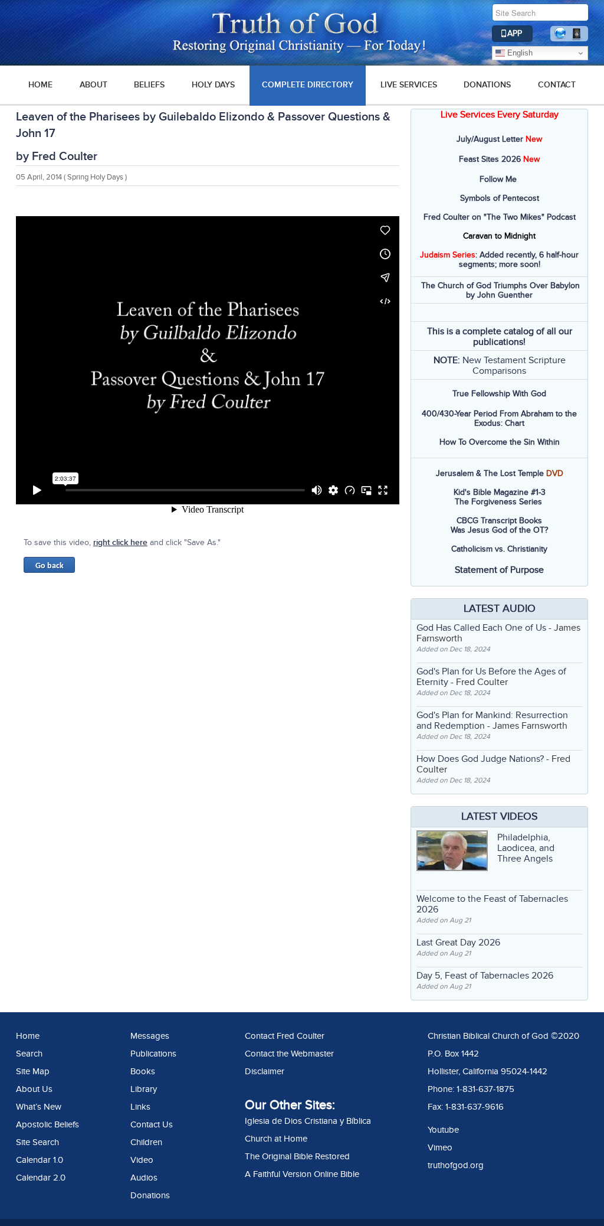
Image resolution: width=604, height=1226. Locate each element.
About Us (34, 1089)
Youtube (443, 1129)
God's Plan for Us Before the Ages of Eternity (491, 677)
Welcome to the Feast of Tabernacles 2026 (492, 904)
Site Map (33, 1071)
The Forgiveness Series (498, 502)
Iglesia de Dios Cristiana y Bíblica (308, 1121)
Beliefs (149, 85)
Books (142, 1071)
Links (140, 1106)
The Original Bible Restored (297, 1156)
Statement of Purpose (499, 570)
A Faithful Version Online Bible (302, 1174)
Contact (557, 85)
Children (146, 1142)
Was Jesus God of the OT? (499, 530)
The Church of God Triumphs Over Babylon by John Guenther (500, 290)
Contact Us (151, 1124)
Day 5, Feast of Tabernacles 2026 (484, 976)
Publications (153, 1053)
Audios (143, 1177)
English (519, 52)
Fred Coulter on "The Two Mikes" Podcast (500, 217)
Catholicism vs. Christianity (499, 549)
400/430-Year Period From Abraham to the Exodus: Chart (499, 418)
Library (143, 1089)
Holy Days (213, 85)
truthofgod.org (456, 1165)
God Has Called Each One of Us (481, 628)
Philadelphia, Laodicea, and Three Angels (525, 848)
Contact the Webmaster (289, 1053)
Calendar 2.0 (40, 1177)
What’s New (38, 1106)
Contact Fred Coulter (284, 1036)
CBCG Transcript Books (499, 521)
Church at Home (276, 1138)
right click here (120, 542)
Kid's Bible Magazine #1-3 (500, 492)
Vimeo (440, 1147)
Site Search (37, 1142)
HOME (40, 85)
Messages (149, 1036)
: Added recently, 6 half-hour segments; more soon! (499, 259)
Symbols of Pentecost (499, 198)
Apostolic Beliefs (47, 1124)
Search (29, 1053)
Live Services (408, 85)
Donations (487, 85)
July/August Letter (490, 139)
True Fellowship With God (499, 394)
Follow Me (498, 179)
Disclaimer (264, 1071)
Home (28, 1036)
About (93, 85)
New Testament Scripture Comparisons (514, 365)
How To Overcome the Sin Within (499, 442)
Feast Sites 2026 (490, 159)
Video (141, 1160)
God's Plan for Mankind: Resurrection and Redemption (492, 720)
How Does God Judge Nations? (480, 759)
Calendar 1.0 (39, 1160)
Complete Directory (307, 85)
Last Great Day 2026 (458, 942)
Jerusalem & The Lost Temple (490, 473)
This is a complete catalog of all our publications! (499, 336)
